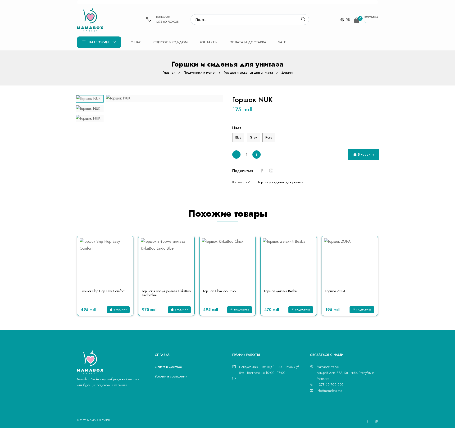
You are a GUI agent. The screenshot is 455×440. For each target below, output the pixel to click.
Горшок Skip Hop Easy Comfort (102, 291)
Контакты (209, 42)
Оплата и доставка (247, 42)
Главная (169, 72)
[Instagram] (271, 171)
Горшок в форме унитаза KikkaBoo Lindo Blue (166, 293)
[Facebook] (261, 171)
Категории (99, 42)
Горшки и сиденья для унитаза (248, 72)
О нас (136, 42)
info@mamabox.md (329, 390)
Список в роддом (170, 42)
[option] (90, 99)
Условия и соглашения (171, 376)
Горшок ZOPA (335, 291)
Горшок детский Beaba (280, 291)
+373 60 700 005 (167, 21)
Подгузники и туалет (199, 72)
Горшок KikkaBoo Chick (219, 291)
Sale (282, 42)
